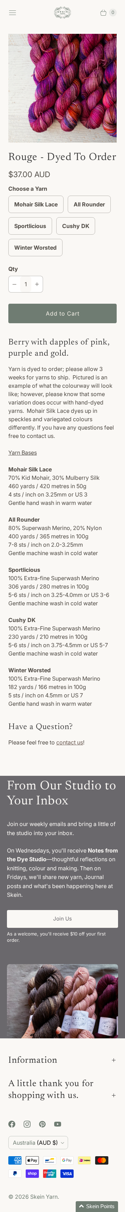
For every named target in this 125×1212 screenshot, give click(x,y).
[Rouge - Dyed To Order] (62, 88)
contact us (69, 742)
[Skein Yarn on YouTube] (61, 1124)
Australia (35, 1142)
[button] (97, 1206)
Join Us (62, 918)
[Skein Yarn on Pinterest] (46, 1124)
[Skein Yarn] (62, 13)
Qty (13, 268)
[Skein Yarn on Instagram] (31, 1124)
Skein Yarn (44, 1196)
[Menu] (12, 12)
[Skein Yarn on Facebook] (16, 1124)
